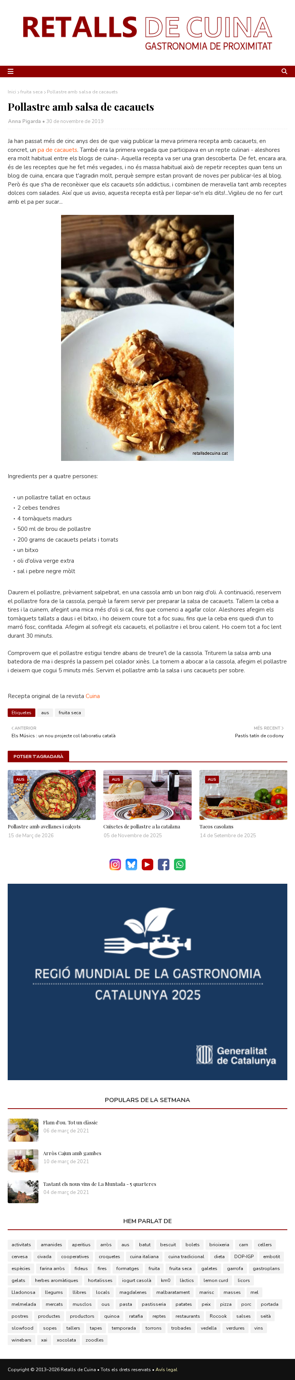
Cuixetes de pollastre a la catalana (141, 826)
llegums (54, 1292)
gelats (18, 1280)
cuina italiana (144, 1257)
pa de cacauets (57, 150)
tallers (73, 1328)
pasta (125, 1304)
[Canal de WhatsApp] (180, 868)
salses (243, 1316)
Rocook (218, 1316)
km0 (165, 1280)
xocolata (66, 1340)
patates (184, 1304)
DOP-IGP (244, 1257)
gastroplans (266, 1268)
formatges (127, 1268)
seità (265, 1316)
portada (269, 1304)
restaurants (188, 1316)
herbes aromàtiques (56, 1280)
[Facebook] (163, 868)
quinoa (111, 1316)
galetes (209, 1268)
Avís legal (166, 1370)
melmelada (24, 1304)
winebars (21, 1340)
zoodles (95, 1340)
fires (102, 1268)
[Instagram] (115, 868)
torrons (154, 1328)
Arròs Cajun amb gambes (72, 1153)
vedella (209, 1328)
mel (254, 1292)
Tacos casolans (216, 826)
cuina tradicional (186, 1257)
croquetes (109, 1257)
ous (105, 1304)
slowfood (22, 1328)
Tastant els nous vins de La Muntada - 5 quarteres (99, 1183)
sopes (50, 1328)
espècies (21, 1268)
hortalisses (100, 1280)
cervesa (20, 1257)
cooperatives (75, 1257)
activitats (21, 1245)
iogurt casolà (136, 1280)
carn (243, 1245)
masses (232, 1292)
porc (246, 1304)
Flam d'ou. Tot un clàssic (70, 1122)
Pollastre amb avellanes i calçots (44, 826)
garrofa (235, 1268)
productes (49, 1316)
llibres (79, 1292)
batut (145, 1245)
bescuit (168, 1245)
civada (44, 1257)
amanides (51, 1245)
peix (206, 1304)
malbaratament (173, 1292)
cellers (265, 1245)
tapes (96, 1328)
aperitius (81, 1245)
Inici (12, 92)
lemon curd (216, 1280)
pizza (226, 1304)
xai (44, 1340)
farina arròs (52, 1268)
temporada (124, 1328)
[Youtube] (147, 868)
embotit (271, 1257)
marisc (206, 1292)
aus (45, 713)
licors (244, 1280)
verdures (235, 1328)
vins (258, 1328)
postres (20, 1316)
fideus (81, 1268)
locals (103, 1292)
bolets (193, 1245)
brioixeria (219, 1245)
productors (82, 1316)
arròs (106, 1245)
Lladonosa (23, 1292)
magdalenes (133, 1292)
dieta (219, 1257)
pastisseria (154, 1304)
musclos (82, 1304)
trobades (181, 1328)
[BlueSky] (131, 868)
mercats (54, 1304)
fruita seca (31, 92)
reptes (159, 1316)
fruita (154, 1268)
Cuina (93, 696)
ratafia (136, 1316)
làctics (187, 1280)
